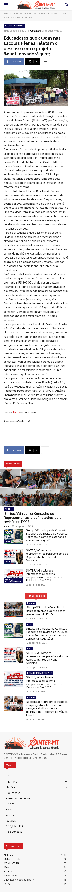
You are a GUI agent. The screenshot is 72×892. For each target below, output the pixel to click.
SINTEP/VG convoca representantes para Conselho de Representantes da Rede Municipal (47, 555)
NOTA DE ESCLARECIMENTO (13, 581)
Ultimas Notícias (18, 13)
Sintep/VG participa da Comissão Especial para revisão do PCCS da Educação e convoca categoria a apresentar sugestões (47, 535)
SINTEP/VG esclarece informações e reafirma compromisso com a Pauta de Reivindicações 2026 (44, 575)
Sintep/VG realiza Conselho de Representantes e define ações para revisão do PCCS (32, 517)
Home (6, 13)
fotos (16, 412)
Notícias (9, 509)
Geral (7, 541)
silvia (7, 526)
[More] (45, 61)
